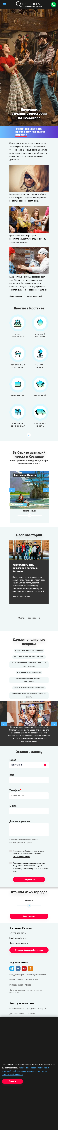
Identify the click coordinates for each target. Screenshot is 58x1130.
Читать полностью (21, 597)
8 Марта (42, 1009)
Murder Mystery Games (36, 975)
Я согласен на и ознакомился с (28, 853)
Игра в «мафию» (16, 980)
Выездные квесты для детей (22, 1009)
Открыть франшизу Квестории (29, 950)
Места (28, 985)
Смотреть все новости (29, 618)
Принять (12, 1081)
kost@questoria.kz (18, 938)
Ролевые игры (32, 980)
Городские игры (16, 975)
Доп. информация (19, 821)
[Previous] (12, 490)
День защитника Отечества (22, 1014)
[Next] (46, 490)
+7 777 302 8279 (17, 934)
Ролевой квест (16, 985)
